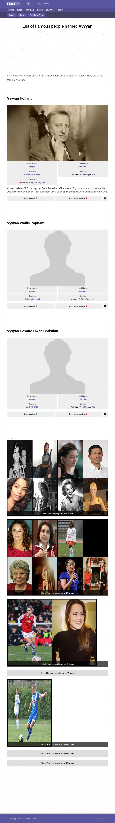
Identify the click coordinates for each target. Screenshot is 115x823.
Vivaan (55, 75)
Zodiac (40, 10)
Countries (50, 10)
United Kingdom (29, 182)
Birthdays (30, 10)
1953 (83, 407)
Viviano (73, 75)
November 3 (29, 174)
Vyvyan (32, 167)
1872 (36, 407)
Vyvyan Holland (20, 98)
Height (60, 10)
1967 (83, 174)
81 (93, 407)
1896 (83, 299)
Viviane (36, 75)
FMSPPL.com (31, 819)
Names (20, 10)
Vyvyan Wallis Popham (25, 223)
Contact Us (101, 819)
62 (92, 299)
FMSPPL (14, 4)
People (11, 10)
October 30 (29, 299)
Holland (82, 167)
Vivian (27, 75)
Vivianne (45, 75)
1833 (37, 299)
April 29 (29, 407)
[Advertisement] (57, 49)
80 (93, 174)
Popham (83, 291)
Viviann (82, 75)
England (41, 182)
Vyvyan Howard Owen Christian (32, 331)
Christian (83, 399)
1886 (38, 174)
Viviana (64, 75)
